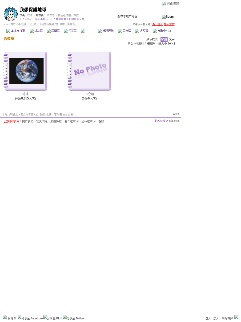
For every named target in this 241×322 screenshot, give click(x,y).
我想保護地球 (33, 9)
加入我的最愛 (58, 19)
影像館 (89, 31)
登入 (208, 318)
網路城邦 (173, 3)
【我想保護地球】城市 (52, 24)
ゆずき (51, 15)
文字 (172, 39)
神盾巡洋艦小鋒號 (68, 15)
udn (6, 24)
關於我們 (27, 121)
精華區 (55, 31)
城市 (13, 24)
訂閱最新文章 (76, 19)
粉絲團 (12, 318)
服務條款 (56, 121)
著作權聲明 (71, 121)
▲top (176, 113)
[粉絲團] (5, 317)
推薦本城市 (41, 19)
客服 (101, 121)
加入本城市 (26, 19)
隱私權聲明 (88, 121)
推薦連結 (108, 31)
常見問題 (42, 121)
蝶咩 (29, 15)
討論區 (38, 31)
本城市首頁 (17, 31)
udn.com (174, 120)
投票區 (72, 31)
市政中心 (164, 31)
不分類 (22, 24)
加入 (216, 318)
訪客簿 (143, 31)
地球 (25, 94)
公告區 (126, 31)
